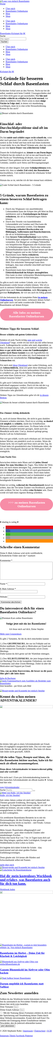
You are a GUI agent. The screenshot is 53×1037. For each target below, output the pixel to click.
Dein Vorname (7, 1007)
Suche (3, 790)
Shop (8, 54)
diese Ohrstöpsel (20, 365)
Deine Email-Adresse (10, 1010)
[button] (8, 527)
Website (3, 597)
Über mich (10, 46)
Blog (8, 52)
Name (3, 584)
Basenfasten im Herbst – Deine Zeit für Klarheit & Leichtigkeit (22, 955)
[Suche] (34, 790)
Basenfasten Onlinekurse (17, 49)
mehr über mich (7, 865)
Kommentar (6, 560)
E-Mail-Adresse (8, 589)
